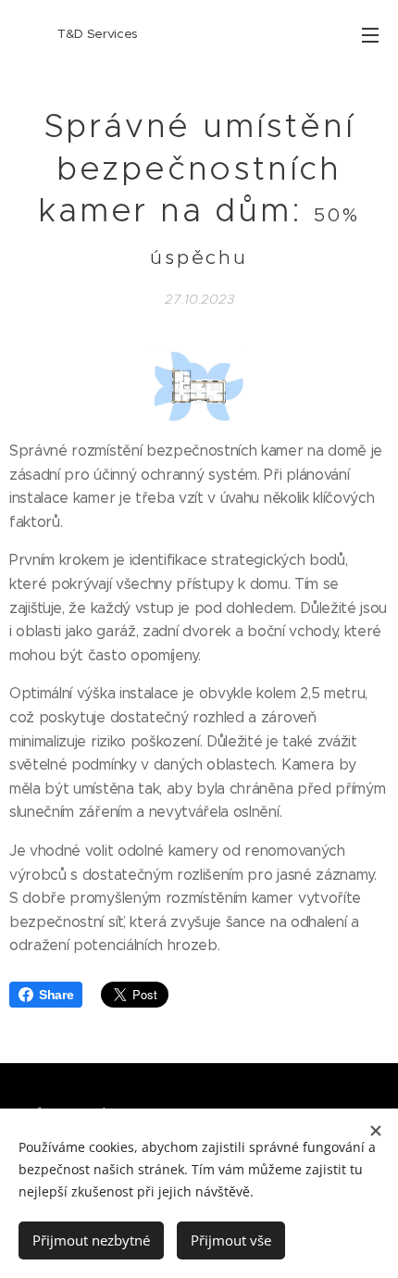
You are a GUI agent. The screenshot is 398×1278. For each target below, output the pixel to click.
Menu (370, 34)
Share (56, 994)
